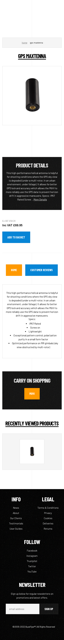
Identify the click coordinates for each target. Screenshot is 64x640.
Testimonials (16, 523)
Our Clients (16, 518)
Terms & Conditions (48, 507)
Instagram (32, 555)
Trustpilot (32, 561)
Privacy (48, 512)
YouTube (32, 571)
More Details (40, 199)
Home (24, 42)
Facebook (32, 550)
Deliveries (48, 523)
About (16, 512)
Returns (48, 528)
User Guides (16, 528)
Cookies (48, 518)
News (16, 507)
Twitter (32, 566)
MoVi (32, 393)
